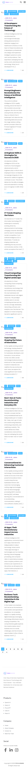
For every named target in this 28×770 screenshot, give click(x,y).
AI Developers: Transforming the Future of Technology (12, 27)
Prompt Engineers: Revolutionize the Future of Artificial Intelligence (12, 94)
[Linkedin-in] (11, 750)
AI (5, 11)
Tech (6, 14)
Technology (14, 14)
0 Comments (9, 20)
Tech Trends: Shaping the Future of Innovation (13, 340)
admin (15, 18)
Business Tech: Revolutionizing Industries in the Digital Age (11, 598)
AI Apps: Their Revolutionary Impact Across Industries (11, 531)
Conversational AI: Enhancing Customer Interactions (14, 465)
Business (11, 201)
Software (22, 11)
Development (12, 11)
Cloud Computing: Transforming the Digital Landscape (12, 275)
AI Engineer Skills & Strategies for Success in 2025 (12, 155)
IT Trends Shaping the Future (12, 214)
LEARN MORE (9, 70)
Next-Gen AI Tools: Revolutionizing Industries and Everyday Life (12, 401)
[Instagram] (17, 750)
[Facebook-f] (5, 750)
